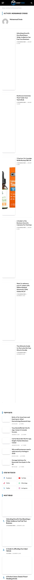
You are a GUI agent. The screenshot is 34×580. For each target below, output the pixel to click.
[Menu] (3, 3)
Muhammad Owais (16, 19)
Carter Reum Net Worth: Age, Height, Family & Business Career (21, 441)
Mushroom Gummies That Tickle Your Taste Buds (24, 98)
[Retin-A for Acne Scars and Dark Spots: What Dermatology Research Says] (6, 419)
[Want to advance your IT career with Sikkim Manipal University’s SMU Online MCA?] (8, 311)
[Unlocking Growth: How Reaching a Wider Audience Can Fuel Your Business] (8, 61)
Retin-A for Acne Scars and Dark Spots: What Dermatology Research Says (21, 419)
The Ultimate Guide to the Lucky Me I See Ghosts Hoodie (24, 348)
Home (3, 8)
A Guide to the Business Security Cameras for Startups (24, 223)
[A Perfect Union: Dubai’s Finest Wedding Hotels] (17, 565)
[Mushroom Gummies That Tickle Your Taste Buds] (8, 124)
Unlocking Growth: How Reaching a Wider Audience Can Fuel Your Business (24, 36)
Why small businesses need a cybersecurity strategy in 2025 (21, 451)
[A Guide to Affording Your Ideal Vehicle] (17, 537)
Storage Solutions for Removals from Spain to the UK (21, 462)
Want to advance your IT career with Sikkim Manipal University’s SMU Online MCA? (23, 287)
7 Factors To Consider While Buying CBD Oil (24, 159)
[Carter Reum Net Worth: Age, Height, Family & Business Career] (6, 441)
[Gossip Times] (18, 3)
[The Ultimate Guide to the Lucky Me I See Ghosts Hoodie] (8, 374)
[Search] (31, 3)
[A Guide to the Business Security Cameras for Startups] (8, 249)
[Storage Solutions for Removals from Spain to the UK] (6, 462)
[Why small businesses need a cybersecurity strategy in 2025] (6, 451)
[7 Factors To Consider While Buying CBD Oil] (8, 186)
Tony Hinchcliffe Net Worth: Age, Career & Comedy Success (21, 430)
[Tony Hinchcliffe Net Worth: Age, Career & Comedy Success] (6, 430)
